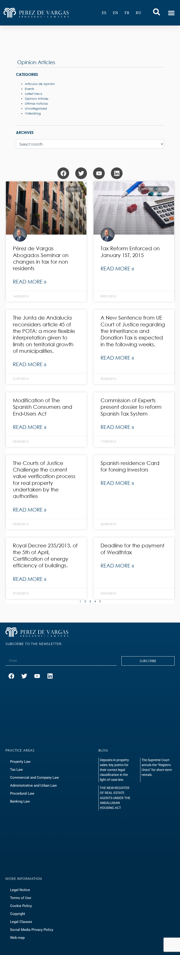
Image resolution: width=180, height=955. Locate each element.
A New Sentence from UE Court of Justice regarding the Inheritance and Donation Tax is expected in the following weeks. (133, 331)
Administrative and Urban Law (34, 785)
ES (104, 13)
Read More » (29, 281)
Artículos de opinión (40, 84)
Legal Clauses (21, 922)
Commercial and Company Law (34, 777)
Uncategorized (36, 109)
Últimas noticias (36, 104)
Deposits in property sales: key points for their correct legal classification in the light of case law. (114, 770)
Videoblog (33, 113)
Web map (17, 938)
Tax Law (17, 769)
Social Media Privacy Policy (31, 930)
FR (126, 13)
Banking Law (20, 801)
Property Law (20, 762)
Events (29, 89)
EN (115, 13)
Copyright (17, 914)
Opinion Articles (36, 62)
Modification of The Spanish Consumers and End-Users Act (42, 407)
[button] (171, 12)
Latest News (33, 94)
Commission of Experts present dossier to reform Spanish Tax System (131, 407)
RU (138, 13)
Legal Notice (20, 890)
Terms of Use (20, 898)
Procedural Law (22, 793)
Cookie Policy (21, 906)
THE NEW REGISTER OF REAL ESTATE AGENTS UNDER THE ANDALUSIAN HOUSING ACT (115, 797)
